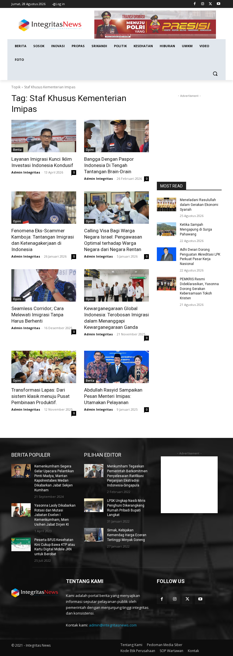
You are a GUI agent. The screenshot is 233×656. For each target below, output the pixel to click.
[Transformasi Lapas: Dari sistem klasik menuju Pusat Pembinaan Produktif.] (43, 367)
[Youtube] (218, 4)
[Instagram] (202, 4)
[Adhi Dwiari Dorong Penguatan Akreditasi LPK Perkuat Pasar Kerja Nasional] (166, 254)
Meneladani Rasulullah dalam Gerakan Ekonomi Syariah (199, 205)
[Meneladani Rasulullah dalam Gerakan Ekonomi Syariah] (166, 204)
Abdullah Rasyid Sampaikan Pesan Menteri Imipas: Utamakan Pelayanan (113, 396)
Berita (17, 150)
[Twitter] (210, 4)
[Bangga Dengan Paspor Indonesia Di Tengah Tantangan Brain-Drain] (116, 136)
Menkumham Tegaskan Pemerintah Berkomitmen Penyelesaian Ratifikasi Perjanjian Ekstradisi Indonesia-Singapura (127, 475)
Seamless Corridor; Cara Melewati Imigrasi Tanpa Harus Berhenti (37, 315)
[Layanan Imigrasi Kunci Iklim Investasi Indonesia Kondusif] (43, 136)
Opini (90, 150)
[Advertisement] (189, 127)
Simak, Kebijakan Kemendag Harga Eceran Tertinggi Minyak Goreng (126, 535)
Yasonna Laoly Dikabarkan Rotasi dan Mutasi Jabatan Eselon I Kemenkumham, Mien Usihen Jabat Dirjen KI (55, 515)
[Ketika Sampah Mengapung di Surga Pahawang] (166, 229)
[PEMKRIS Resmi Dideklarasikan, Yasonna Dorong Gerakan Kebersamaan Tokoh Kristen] (166, 284)
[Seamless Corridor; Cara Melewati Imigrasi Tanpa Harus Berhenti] (43, 285)
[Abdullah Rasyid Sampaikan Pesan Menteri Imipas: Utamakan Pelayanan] (116, 367)
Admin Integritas (25, 172)
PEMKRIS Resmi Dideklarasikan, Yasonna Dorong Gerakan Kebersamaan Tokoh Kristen (199, 288)
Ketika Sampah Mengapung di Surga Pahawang (196, 229)
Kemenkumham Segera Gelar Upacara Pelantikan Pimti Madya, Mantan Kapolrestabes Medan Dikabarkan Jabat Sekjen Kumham (54, 478)
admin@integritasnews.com (113, 625)
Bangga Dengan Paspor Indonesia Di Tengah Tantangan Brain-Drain (109, 165)
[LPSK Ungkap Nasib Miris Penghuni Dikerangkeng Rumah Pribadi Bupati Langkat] (93, 505)
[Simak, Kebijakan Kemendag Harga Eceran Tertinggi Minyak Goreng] (93, 535)
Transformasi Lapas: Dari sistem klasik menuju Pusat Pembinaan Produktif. (40, 396)
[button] (215, 73)
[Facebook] (195, 4)
